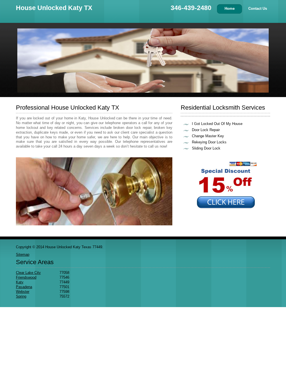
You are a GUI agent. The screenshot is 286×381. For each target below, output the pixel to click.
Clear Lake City (28, 273)
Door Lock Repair (206, 130)
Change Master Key (208, 136)
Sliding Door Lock (206, 148)
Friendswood (26, 277)
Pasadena (24, 287)
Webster (22, 292)
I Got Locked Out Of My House (217, 124)
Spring (21, 296)
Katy (19, 282)
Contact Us (257, 8)
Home (230, 8)
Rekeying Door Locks (209, 142)
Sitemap (22, 254)
